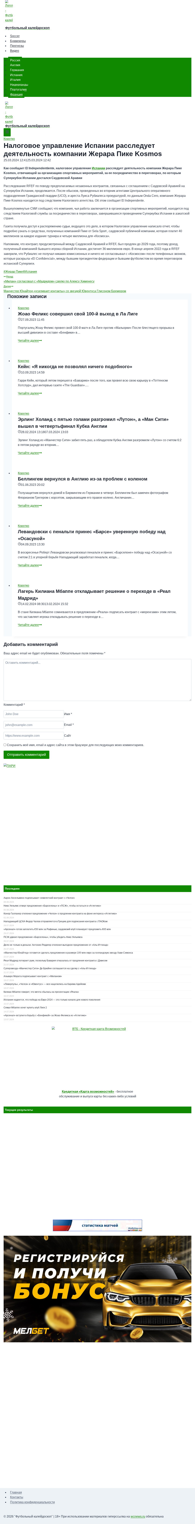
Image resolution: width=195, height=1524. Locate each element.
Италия (15, 79)
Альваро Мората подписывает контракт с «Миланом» (33, 976)
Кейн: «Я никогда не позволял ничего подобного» (75, 366)
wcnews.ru (138, 1516)
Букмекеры (18, 41)
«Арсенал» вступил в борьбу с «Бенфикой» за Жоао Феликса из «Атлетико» (45, 1015)
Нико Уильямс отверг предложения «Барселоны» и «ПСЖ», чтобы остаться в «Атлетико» (52, 905)
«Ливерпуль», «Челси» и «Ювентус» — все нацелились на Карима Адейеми (45, 984)
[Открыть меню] (7, 132)
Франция (16, 94)
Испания (16, 74)
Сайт (67, 735)
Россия (15, 60)
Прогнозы (17, 45)
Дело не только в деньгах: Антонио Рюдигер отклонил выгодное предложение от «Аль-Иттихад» (56, 945)
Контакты (16, 1497)
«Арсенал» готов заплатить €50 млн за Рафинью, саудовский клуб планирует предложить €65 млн (57, 929)
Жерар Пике (13, 271)
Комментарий (14, 704)
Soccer (15, 36)
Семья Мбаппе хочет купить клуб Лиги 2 (25, 1007)
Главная (16, 1492)
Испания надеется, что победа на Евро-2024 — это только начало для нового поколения (52, 999)
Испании (98, 168)
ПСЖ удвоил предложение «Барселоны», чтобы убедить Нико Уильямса (43, 937)
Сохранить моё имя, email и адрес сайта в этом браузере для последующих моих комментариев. (75, 745)
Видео (14, 50)
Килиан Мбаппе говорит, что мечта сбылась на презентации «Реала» (41, 992)
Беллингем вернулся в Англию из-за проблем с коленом (82, 478)
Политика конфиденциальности (32, 1502)
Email (69, 725)
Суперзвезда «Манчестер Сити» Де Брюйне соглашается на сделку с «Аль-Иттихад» (50, 968)
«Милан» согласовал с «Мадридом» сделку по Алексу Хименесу (49, 279)
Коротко (9, 138)
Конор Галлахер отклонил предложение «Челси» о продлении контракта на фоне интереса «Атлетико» (60, 913)
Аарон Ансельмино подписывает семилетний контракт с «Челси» (39, 898)
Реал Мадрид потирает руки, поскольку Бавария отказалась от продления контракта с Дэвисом (55, 960)
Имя (68, 714)
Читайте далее (30, 340)
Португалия (18, 89)
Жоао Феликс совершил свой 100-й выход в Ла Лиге (78, 313)
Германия (17, 70)
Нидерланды (19, 84)
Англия (15, 65)
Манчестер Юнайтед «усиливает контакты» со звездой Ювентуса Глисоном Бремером (65, 289)
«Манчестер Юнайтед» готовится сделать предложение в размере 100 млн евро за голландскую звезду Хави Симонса (68, 952)
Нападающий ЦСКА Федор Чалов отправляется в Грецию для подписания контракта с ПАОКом (55, 921)
